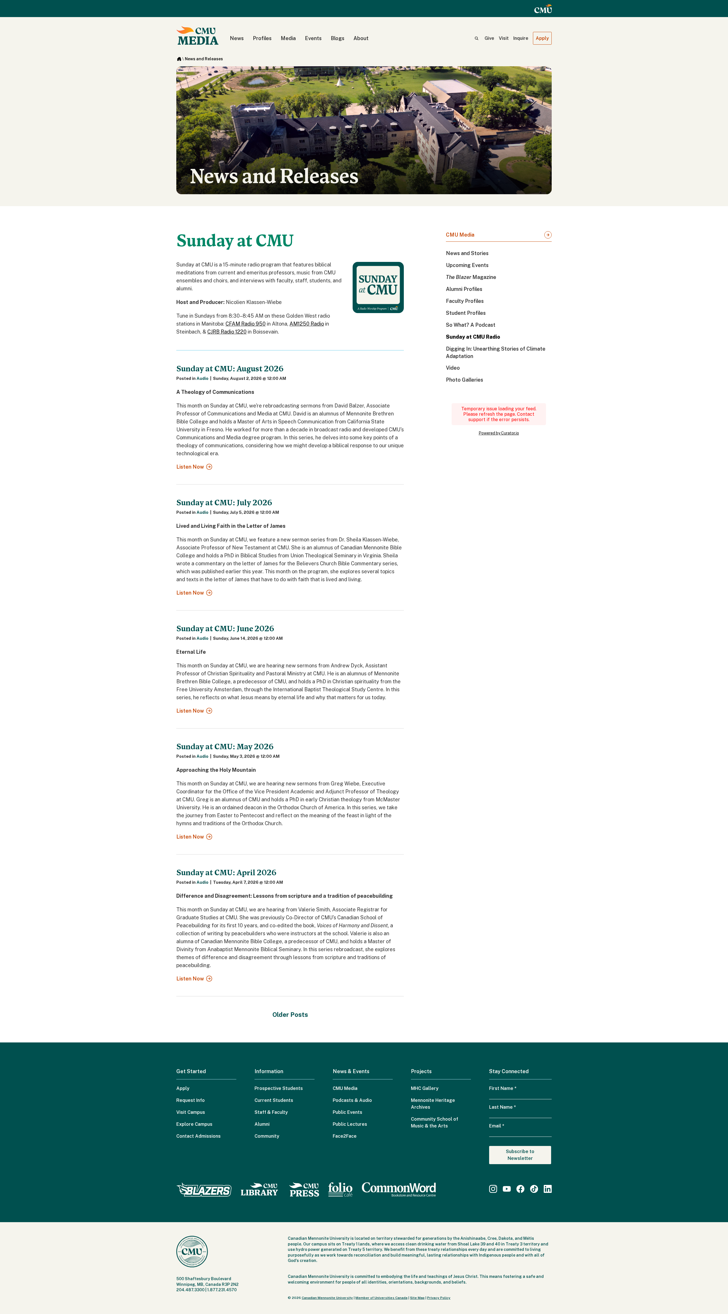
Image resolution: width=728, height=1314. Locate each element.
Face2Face (345, 1136)
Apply (542, 38)
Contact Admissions (198, 1136)
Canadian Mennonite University (327, 1298)
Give (489, 38)
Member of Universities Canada (381, 1298)
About (361, 38)
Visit (504, 38)
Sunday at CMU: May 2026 (225, 747)
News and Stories (467, 253)
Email (496, 1126)
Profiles (262, 38)
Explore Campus (194, 1124)
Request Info (190, 1100)
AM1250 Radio (306, 324)
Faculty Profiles (465, 301)
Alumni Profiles (464, 289)
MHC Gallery (425, 1088)
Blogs (337, 38)
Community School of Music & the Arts (434, 1122)
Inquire (520, 38)
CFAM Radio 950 (246, 324)
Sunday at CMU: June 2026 (225, 629)
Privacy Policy (438, 1298)
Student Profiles (466, 313)
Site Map (417, 1298)
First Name (502, 1088)
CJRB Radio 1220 (227, 332)
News (237, 38)
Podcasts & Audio (352, 1100)
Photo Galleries (464, 380)
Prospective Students (279, 1088)
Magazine (471, 277)
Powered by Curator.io (499, 433)
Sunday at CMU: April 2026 (226, 873)
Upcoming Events (467, 265)
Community (267, 1136)
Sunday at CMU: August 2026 (230, 369)
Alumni (262, 1124)
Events (313, 38)
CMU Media (460, 235)
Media (288, 38)
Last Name (502, 1107)
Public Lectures (350, 1124)
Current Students (274, 1100)
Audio (202, 378)
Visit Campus (190, 1112)
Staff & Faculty (271, 1112)
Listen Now (190, 467)
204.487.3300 (190, 1290)
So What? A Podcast (470, 325)
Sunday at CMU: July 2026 (224, 503)
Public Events (347, 1112)
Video (453, 368)
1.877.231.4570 (222, 1290)
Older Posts (290, 1014)
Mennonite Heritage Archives (433, 1104)
